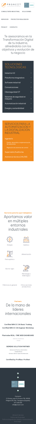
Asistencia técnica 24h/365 (16, 157)
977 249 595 (18, 403)
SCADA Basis (18, 351)
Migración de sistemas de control (17, 147)
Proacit (4, 27)
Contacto (13, 27)
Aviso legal (17, 421)
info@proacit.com (18, 405)
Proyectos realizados (20, 19)
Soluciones (26, 11)
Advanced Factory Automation (18, 350)
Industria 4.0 (10, 73)
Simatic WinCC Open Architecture (18, 353)
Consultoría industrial (10, 11)
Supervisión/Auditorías (14, 152)
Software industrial (13, 82)
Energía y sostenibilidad (14, 108)
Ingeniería (9, 139)
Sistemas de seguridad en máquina (15, 98)
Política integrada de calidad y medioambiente (17, 419)
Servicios (5, 19)
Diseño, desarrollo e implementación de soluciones (18, 143)
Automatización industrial (15, 103)
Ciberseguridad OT (12, 92)
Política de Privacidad (18, 417)
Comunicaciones (11, 87)
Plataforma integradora (14, 78)
